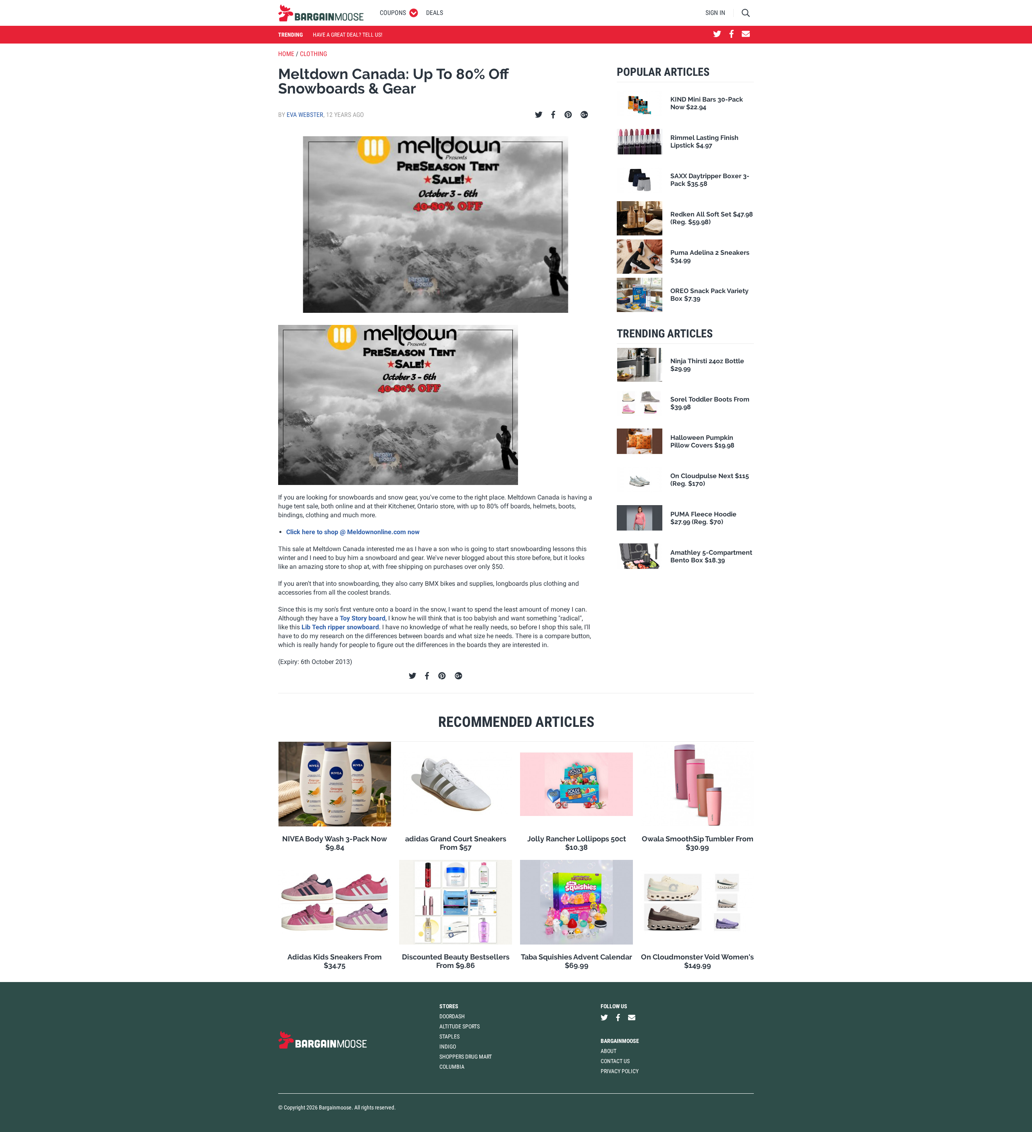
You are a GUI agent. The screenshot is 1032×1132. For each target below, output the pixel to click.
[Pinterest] (568, 115)
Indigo (447, 1046)
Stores (448, 1006)
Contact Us (615, 1061)
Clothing (313, 54)
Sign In (715, 13)
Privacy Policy (620, 1071)
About (608, 1051)
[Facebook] (553, 115)
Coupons (393, 13)
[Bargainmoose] (321, 13)
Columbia (451, 1066)
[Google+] (584, 115)
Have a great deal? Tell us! (347, 34)
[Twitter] (539, 115)
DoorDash (452, 1016)
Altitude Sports (459, 1026)
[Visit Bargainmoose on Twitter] (717, 35)
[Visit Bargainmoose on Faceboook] (731, 35)
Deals (434, 13)
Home (286, 54)
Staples (449, 1036)
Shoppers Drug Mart (465, 1056)
